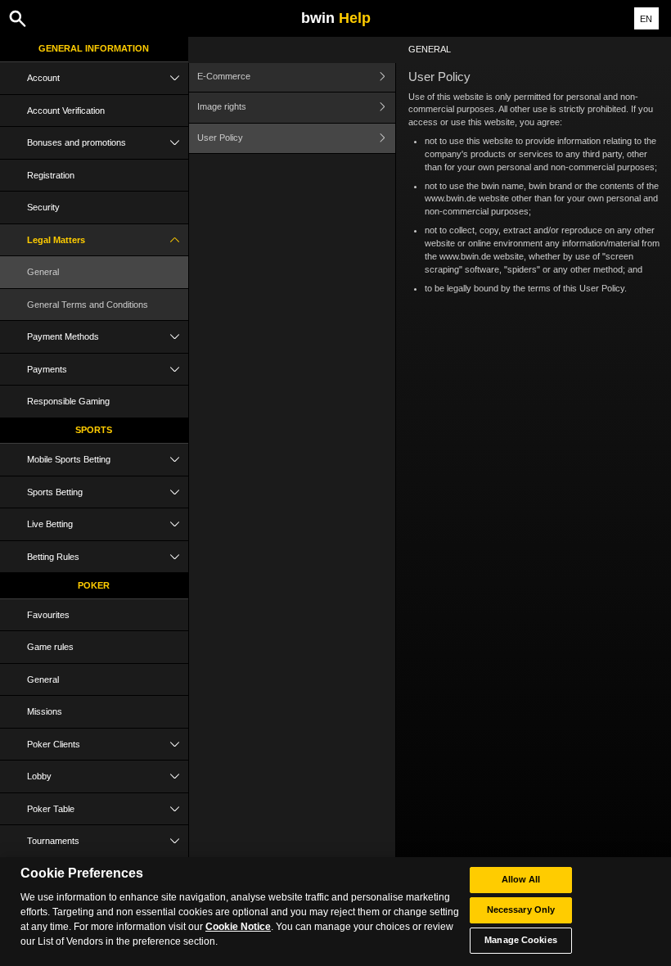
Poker (94, 585)
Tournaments (53, 841)
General (43, 272)
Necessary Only (521, 909)
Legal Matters (56, 240)
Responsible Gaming (68, 401)
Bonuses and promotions (76, 142)
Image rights (221, 106)
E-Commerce (223, 76)
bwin (336, 18)
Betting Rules (53, 557)
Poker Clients (53, 744)
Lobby (39, 776)
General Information (93, 48)
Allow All (521, 879)
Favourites (48, 615)
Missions (44, 711)
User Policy (220, 137)
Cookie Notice (238, 926)
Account (43, 78)
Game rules (50, 647)
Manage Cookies (520, 940)
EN (646, 19)
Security (43, 207)
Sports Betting (55, 492)
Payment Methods (63, 336)
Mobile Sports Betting (68, 459)
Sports (93, 430)
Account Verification (66, 110)
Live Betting (50, 524)
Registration (50, 175)
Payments (47, 369)
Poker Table (50, 809)
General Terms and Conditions (87, 304)
